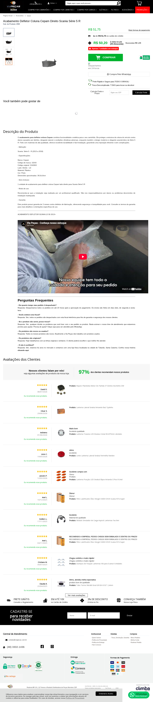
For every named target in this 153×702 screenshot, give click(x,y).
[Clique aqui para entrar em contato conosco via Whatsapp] (138, 694)
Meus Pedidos (135, 638)
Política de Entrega (98, 642)
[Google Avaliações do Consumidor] (13, 677)
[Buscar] (118, 3)
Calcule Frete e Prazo (97, 92)
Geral (29, 16)
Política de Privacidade (75, 698)
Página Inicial (8, 16)
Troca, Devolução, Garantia (120, 638)
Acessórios (20, 16)
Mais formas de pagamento (139, 30)
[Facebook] (42, 647)
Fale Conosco (96, 645)
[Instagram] (52, 647)
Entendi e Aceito (106, 693)
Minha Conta (135, 640)
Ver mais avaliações (76, 595)
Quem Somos (96, 638)
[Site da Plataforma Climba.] (143, 687)
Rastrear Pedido (136, 642)
